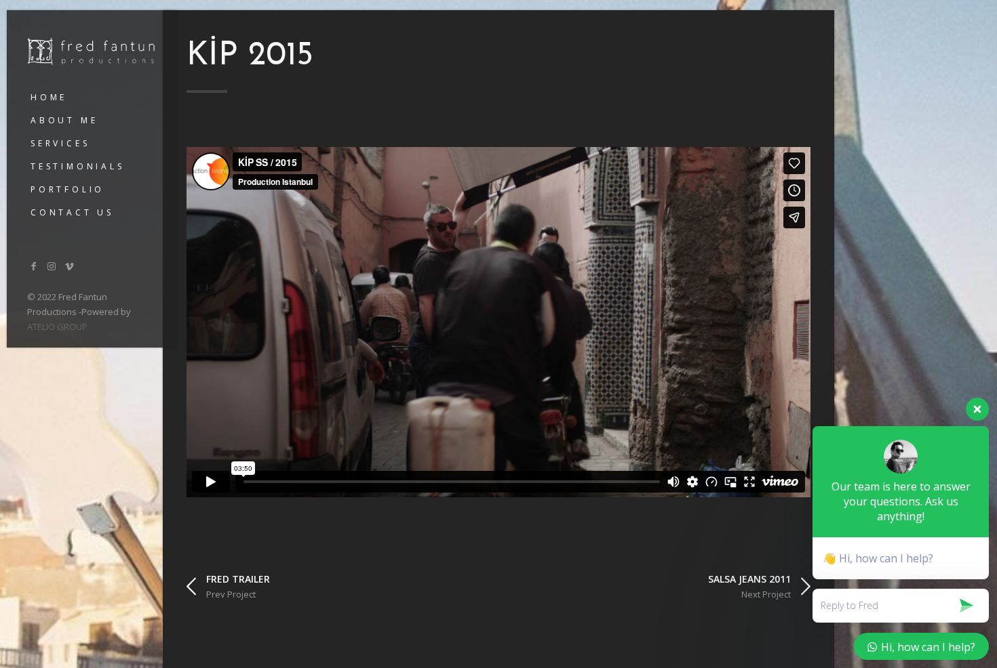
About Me (64, 120)
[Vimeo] (70, 265)
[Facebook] (34, 265)
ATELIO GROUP (57, 326)
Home (49, 97)
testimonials (78, 166)
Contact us (72, 212)
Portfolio (67, 189)
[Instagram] (52, 265)
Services (60, 143)
